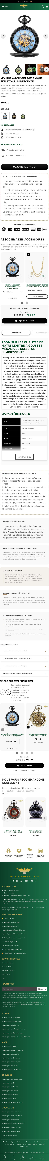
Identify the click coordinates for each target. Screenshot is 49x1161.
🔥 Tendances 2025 (8, 918)
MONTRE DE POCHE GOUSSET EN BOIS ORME (13, 831)
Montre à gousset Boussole (11, 1131)
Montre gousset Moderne (10, 1054)
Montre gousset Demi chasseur (12, 1033)
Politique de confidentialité (34, 997)
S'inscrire (42, 989)
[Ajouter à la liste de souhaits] (18, 276)
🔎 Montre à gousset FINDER (12, 949)
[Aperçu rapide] (6, 276)
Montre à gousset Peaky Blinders (13, 930)
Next (45, 36)
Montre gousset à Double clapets (13, 1029)
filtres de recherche (19, 907)
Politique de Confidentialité (26, 1142)
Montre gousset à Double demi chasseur (16, 1037)
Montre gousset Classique (11, 1058)
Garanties (20, 1144)
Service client (9, 893)
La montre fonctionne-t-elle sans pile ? (15, 651)
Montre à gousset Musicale (11, 1127)
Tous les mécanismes (9, 1135)
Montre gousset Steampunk (11, 1062)
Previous (3, 36)
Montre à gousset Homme (10, 922)
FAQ (3, 978)
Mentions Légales (9, 1142)
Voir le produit (38, 742)
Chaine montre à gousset (10, 945)
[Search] (43, 6)
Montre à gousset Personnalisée (13, 934)
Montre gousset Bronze (10, 1094)
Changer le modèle (38, 296)
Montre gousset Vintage (10, 1046)
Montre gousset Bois (9, 1098)
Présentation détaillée (15, 150)
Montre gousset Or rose (10, 1091)
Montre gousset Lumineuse (11, 1069)
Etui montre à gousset (9, 942)
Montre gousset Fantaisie (10, 1066)
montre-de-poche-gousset (19, 1152)
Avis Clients (6, 974)
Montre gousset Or (8, 1083)
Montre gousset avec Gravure (12, 1102)
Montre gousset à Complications (13, 1123)
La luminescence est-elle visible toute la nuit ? (17, 658)
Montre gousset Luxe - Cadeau (12, 1050)
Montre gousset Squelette (11, 1017)
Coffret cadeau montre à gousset (13, 938)
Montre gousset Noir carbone (12, 1079)
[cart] (47, 6)
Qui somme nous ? (8, 970)
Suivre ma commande (11, 890)
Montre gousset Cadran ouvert (12, 1021)
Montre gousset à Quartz (10, 1120)
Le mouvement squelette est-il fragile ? (15, 666)
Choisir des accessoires (15, 156)
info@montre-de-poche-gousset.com (17, 895)
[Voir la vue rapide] (7, 818)
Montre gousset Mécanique (11, 1112)
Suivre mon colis (7, 963)
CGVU (35, 1144)
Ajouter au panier (26, 321)
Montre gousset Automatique (12, 1116)
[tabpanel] (6, 69)
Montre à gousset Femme (10, 926)
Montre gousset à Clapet (10, 1025)
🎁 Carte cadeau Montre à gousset (14, 953)
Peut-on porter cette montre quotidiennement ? (17, 673)
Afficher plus (24, 457)
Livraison (28, 1144)
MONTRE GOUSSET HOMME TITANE (36, 831)
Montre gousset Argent (10, 1087)
